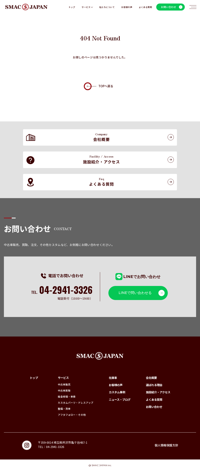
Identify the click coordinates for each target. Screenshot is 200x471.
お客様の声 (126, 7)
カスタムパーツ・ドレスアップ (75, 402)
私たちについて (107, 7)
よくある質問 (145, 7)
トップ (72, 7)
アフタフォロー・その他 (72, 415)
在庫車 (113, 378)
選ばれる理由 (154, 385)
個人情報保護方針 (166, 445)
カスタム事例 (117, 392)
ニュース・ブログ (119, 399)
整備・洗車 (64, 408)
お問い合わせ (154, 407)
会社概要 (151, 378)
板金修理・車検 (67, 396)
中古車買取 (64, 390)
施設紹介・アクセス (158, 392)
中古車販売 (64, 384)
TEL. (62, 292)
